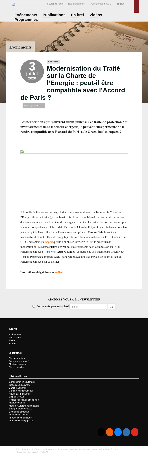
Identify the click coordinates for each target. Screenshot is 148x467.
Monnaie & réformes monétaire (24, 406)
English (120, 3)
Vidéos (12, 343)
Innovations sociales (19, 415)
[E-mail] (101, 432)
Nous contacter (16, 367)
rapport (49, 242)
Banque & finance (18, 388)
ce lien (59, 272)
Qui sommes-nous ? (100, 3)
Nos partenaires (76, 3)
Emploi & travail (16, 397)
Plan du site (21, 452)
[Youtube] (134, 432)
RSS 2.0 (44, 452)
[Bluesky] (117, 432)
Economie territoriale (19, 412)
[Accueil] (32, 10)
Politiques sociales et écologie (24, 400)
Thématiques (18, 376)
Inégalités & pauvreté (19, 385)
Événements (20, 47)
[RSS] (109, 432)
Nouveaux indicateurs (20, 394)
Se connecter (33, 452)
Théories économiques (20, 418)
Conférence (53, 61)
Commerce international (21, 391)
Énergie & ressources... (20, 409)
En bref (12, 340)
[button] (136, 6)
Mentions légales (17, 364)
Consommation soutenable (22, 382)
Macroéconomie (17, 403)
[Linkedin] (126, 432)
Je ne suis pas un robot (53, 306)
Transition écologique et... (21, 421)
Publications (15, 337)
